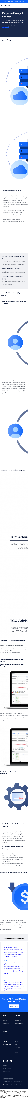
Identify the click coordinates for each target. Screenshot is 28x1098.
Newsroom (17, 1049)
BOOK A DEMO (14, 1006)
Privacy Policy (22, 1084)
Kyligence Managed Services (10, 947)
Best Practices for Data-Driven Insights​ (13, 982)
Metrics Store (5, 1039)
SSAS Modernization (7, 1044)
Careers (4, 1028)
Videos (16, 1052)
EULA (22, 1081)
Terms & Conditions (15, 1084)
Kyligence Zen (18, 1020)
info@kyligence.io (6, 1071)
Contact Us (5, 1020)
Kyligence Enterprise (19, 1023)
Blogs (16, 1044)
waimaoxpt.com (12, 863)
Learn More (21, 1)
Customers (5, 1026)
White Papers (17, 1047)
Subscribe (5, 1031)
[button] (5, 27)
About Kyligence (6, 1023)
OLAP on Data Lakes (7, 1041)
